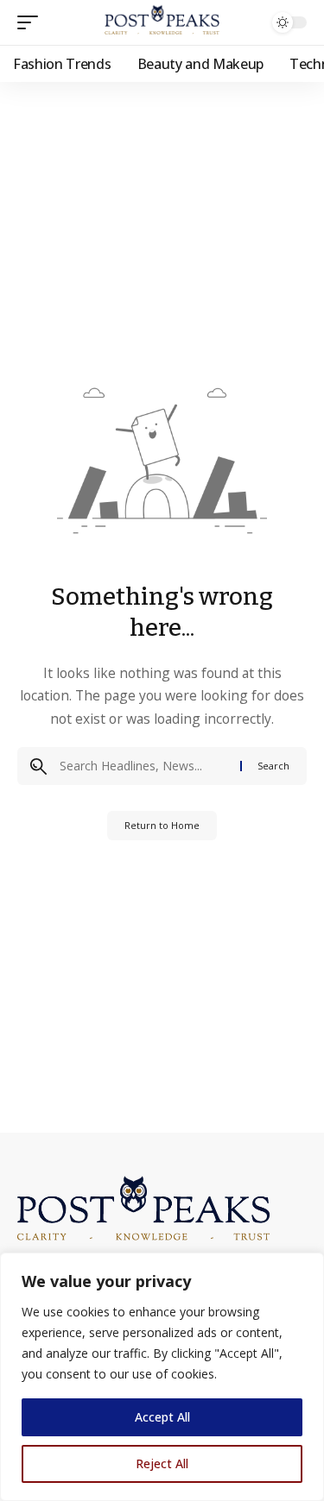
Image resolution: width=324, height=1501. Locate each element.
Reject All (162, 1463)
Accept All (162, 1417)
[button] (32, 22)
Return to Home (162, 825)
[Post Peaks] (162, 22)
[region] (162, 1377)
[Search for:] (143, 766)
